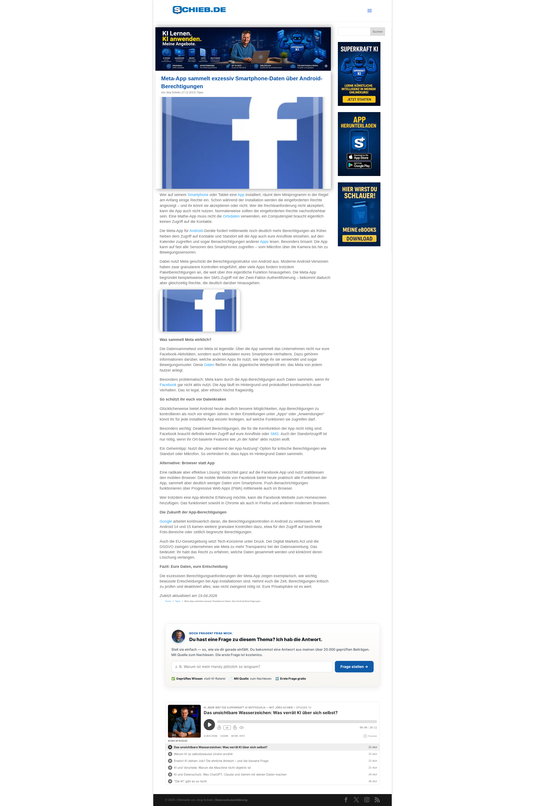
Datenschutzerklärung (231, 800)
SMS (274, 434)
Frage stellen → (354, 667)
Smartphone (198, 195)
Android (196, 231)
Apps (264, 241)
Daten (209, 365)
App (241, 195)
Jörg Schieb (173, 92)
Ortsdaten (231, 216)
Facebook (168, 385)
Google (166, 521)
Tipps (200, 92)
